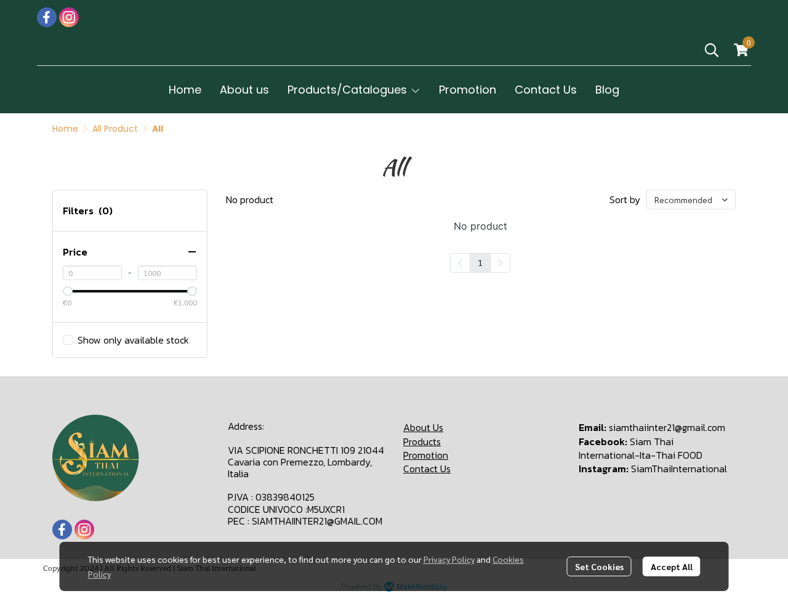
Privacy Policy (449, 559)
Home (65, 129)
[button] (711, 49)
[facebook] (47, 17)
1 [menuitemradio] (480, 262)
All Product (115, 129)
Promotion (425, 455)
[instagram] (69, 17)
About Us (423, 427)
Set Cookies (599, 566)
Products (422, 441)
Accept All (672, 566)
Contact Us (427, 468)
